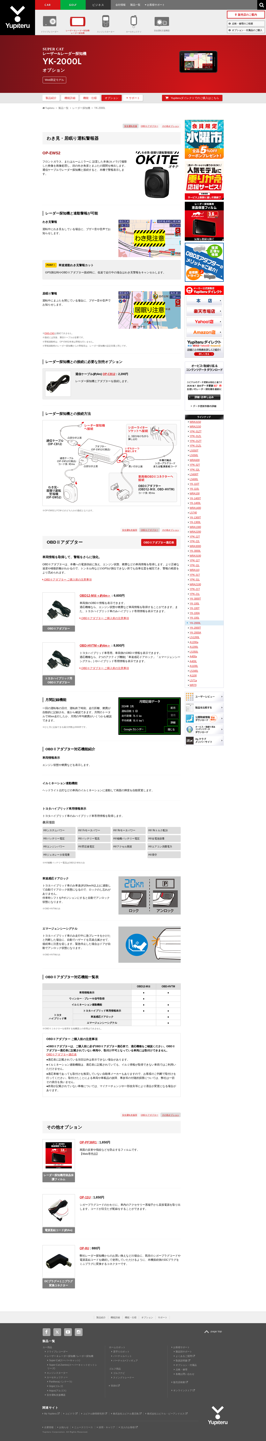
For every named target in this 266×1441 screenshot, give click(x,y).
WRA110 (194, 570)
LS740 (193, 512)
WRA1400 (195, 508)
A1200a (194, 642)
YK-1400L (195, 503)
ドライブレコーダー (49, 32)
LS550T (194, 450)
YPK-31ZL (195, 436)
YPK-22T (195, 536)
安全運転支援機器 (162, 30)
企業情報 (49, 1427)
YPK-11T (195, 560)
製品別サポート (184, 1351)
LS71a (193, 680)
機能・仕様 (90, 98)
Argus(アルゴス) (57, 1390)
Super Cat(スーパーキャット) (64, 1360)
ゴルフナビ (119, 1373)
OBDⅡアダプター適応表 (159, 542)
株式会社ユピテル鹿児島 (126, 1413)
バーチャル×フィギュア (125, 1360)
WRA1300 (195, 527)
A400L (193, 661)
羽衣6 (114, 1385)
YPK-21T (195, 589)
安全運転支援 (130, 126)
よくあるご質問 (184, 1356)
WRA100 (195, 493)
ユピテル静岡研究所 (94, 1413)
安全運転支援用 (129, 530)
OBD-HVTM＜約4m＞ (95, 645)
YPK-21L (195, 594)
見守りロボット (121, 1351)
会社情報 (120, 4)
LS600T (194, 474)
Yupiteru (17, 17)
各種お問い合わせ (185, 1374)
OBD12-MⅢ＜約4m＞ (95, 595)
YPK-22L (195, 541)
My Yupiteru (50, 1413)
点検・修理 (181, 1369)
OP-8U (84, 1248)
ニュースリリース (83, 1427)
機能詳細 (69, 98)
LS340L (194, 670)
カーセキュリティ (134, 32)
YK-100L (194, 603)
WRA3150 (195, 421)
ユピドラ (70, 1413)
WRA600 (195, 460)
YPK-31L (195, 579)
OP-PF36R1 (88, 1142)
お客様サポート (155, 4)
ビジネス (98, 4)
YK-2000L (195, 623)
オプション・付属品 (186, 1365)
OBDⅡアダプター (149, 126)
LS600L (194, 479)
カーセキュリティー (57, 1377)
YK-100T (195, 608)
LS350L (194, 651)
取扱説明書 (182, 1360)
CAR (48, 4)
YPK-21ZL (195, 445)
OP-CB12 (109, 374)
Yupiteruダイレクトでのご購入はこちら (194, 98)
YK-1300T (195, 517)
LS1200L (195, 637)
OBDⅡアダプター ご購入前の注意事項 (67, 579)
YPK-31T (195, 574)
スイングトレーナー (123, 1377)
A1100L (194, 666)
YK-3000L (195, 550)
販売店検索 (179, 1382)
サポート (134, 98)
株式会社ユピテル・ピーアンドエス (166, 1413)
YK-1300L (195, 522)
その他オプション (170, 126)
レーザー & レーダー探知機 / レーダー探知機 (70, 1356)
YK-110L (194, 488)
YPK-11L (195, 565)
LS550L (194, 455)
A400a (193, 656)
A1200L (194, 646)
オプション (111, 98)
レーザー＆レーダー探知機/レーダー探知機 (78, 31)
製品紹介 (51, 98)
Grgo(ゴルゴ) (56, 1386)
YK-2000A (195, 632)
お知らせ (64, 1427)
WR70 (193, 685)
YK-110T (194, 484)
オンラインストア (183, 1390)
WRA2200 (195, 531)
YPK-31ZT (196, 431)
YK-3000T (195, 598)
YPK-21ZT (196, 441)
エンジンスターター (106, 32)
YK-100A (195, 613)
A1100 (193, 675)
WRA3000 (195, 546)
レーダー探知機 (81, 108)
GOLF (73, 4)
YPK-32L (195, 469)
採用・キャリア (107, 1427)
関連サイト (50, 1407)
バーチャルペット (122, 1356)
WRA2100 (195, 584)
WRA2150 (195, 426)
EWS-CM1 (50, 333)
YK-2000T (195, 627)
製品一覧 (135, 4)
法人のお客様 (128, 1427)
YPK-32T (195, 464)
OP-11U (85, 1197)
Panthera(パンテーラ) (60, 1381)
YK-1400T (195, 498)
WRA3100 (195, 555)
